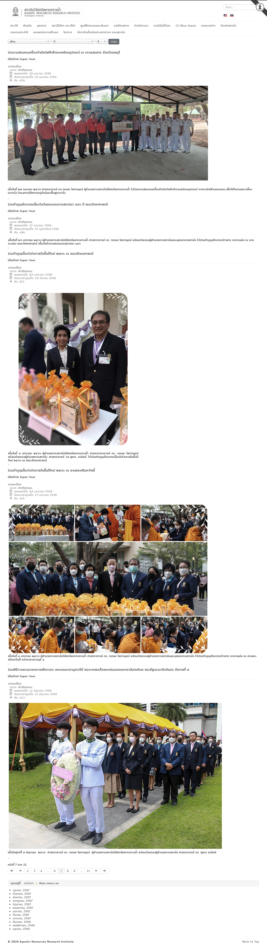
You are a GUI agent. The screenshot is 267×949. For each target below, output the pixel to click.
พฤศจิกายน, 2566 (24, 925)
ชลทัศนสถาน (121, 25)
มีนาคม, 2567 (21, 915)
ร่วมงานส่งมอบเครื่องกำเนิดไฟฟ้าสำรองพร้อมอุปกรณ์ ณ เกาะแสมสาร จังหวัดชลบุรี (64, 52)
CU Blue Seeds (186, 25)
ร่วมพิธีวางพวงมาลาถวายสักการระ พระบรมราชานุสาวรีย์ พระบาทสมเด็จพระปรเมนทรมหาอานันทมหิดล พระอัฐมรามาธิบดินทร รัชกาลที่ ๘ (98, 669)
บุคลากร (42, 25)
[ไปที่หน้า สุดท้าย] (105, 871)
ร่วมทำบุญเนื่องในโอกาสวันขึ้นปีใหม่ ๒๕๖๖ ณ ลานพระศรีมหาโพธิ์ (51, 470)
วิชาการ (67, 32)
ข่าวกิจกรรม (141, 25)
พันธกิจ (27, 25)
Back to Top (250, 941)
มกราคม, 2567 (22, 918)
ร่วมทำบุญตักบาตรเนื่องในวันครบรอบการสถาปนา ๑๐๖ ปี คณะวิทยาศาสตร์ (58, 204)
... (48, 871)
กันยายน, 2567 (22, 894)
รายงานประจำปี (19, 32)
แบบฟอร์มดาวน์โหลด (45, 32)
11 (88, 871)
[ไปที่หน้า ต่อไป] (96, 871)
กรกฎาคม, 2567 (23, 901)
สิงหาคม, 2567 (22, 897)
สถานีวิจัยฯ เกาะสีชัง (63, 25)
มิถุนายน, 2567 (22, 904)
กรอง (114, 41)
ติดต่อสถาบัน (228, 25)
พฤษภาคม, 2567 (23, 908)
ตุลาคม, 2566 (21, 929)
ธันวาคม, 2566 (22, 922)
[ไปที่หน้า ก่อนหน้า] (20, 871)
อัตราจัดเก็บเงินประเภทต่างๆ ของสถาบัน (101, 32)
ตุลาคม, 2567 (21, 890)
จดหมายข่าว (208, 25)
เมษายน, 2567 (21, 911)
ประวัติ (14, 25)
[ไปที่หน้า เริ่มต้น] (12, 871)
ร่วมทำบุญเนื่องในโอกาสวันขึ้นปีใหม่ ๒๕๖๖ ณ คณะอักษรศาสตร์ (50, 253)
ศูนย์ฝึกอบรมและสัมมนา (94, 25)
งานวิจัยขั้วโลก (161, 25)
